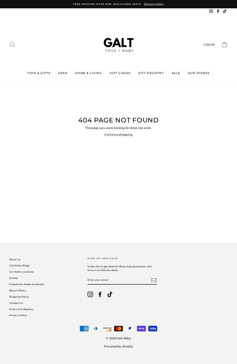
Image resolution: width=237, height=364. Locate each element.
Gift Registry (151, 73)
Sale (176, 73)
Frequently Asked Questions (26, 284)
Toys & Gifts (38, 73)
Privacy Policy (18, 315)
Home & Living (88, 73)
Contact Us (16, 303)
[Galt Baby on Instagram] (90, 294)
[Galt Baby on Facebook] (100, 294)
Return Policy (17, 290)
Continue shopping (118, 134)
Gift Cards (120, 73)
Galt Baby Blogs (19, 265)
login (211, 44)
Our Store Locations (21, 271)
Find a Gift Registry (21, 309)
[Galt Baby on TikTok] (110, 294)
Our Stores (199, 73)
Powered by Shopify (118, 346)
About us (14, 259)
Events (13, 278)
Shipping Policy (19, 296)
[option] (118, 4)
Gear (62, 73)
